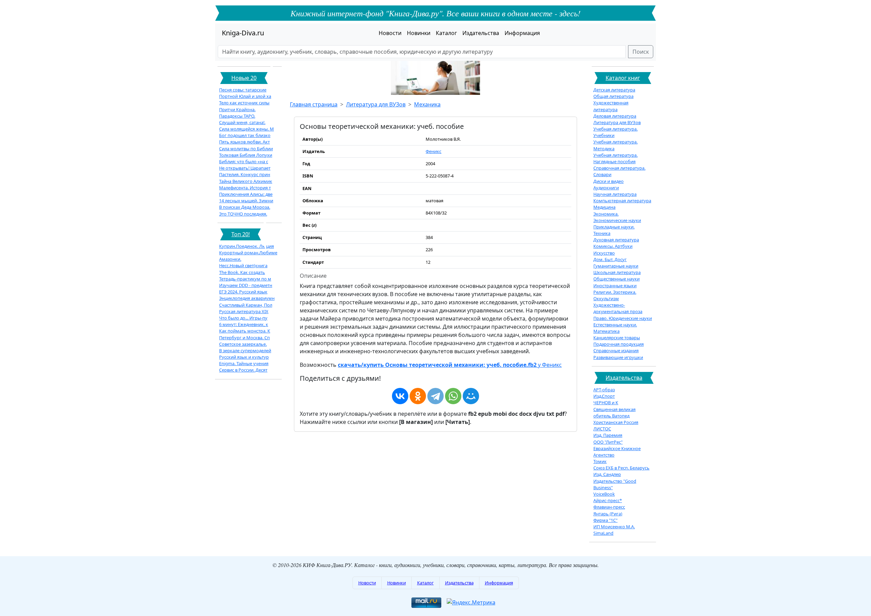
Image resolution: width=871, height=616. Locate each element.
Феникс (433, 151)
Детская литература (614, 90)
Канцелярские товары (616, 338)
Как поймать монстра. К (244, 331)
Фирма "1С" (605, 520)
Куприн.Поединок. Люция (246, 246)
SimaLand (603, 533)
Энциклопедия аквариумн (247, 298)
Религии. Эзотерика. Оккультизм (614, 295)
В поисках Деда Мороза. (244, 207)
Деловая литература (614, 116)
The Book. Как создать (242, 272)
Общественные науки (616, 279)
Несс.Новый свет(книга (243, 265)
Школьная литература (617, 272)
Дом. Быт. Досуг (610, 259)
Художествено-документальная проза (617, 308)
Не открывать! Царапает (244, 168)
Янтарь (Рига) (607, 514)
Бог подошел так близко (244, 135)
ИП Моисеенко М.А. (614, 527)
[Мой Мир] (471, 396)
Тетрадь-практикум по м (245, 279)
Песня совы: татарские (242, 90)
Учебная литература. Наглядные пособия (615, 158)
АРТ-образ (604, 390)
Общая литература (613, 96)
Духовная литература (616, 240)
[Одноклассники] (418, 396)
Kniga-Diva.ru (243, 32)
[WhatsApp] (453, 396)
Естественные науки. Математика (615, 328)
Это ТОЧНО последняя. (243, 214)
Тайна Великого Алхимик (245, 181)
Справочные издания (616, 350)
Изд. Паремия (607, 435)
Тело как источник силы (244, 103)
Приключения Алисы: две (246, 194)
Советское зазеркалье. (243, 344)
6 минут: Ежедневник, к (243, 324)
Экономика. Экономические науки (617, 217)
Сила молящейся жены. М (246, 129)
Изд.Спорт (604, 396)
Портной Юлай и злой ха (245, 96)
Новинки (418, 33)
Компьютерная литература (622, 201)
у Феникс (450, 365)
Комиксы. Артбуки (612, 246)
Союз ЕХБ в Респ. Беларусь (621, 468)
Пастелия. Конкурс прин (244, 174)
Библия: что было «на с (243, 161)
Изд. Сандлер (607, 474)
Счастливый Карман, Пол (245, 305)
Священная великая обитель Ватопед (614, 412)
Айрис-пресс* (607, 500)
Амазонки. (230, 259)
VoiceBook (604, 494)
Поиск (640, 51)
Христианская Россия (615, 422)
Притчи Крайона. (237, 109)
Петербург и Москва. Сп (244, 338)
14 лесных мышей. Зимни (246, 201)
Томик (600, 461)
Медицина (604, 207)
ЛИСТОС (602, 429)
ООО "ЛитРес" (608, 442)
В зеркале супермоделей (245, 350)
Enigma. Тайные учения (243, 363)
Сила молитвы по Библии (246, 149)
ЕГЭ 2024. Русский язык (243, 292)
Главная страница (314, 104)
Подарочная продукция (618, 344)
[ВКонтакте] (400, 396)
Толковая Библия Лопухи (245, 155)
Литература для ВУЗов (376, 104)
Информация (522, 33)
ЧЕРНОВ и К (605, 402)
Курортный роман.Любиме (248, 253)
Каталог (446, 33)
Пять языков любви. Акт (244, 142)
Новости (390, 33)
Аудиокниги (606, 188)
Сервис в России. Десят (243, 370)
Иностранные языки (615, 286)
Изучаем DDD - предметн (245, 285)
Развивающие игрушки (618, 357)
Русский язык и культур (244, 357)
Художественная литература (610, 106)
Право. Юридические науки (622, 318)
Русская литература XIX (243, 311)
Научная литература (615, 194)
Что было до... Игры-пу (243, 318)
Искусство (604, 253)
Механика (427, 104)
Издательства (480, 33)
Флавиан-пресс (609, 507)
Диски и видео (608, 181)
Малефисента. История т (245, 188)
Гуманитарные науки (615, 266)
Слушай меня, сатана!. (242, 122)
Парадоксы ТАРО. (237, 116)
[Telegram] (435, 396)
